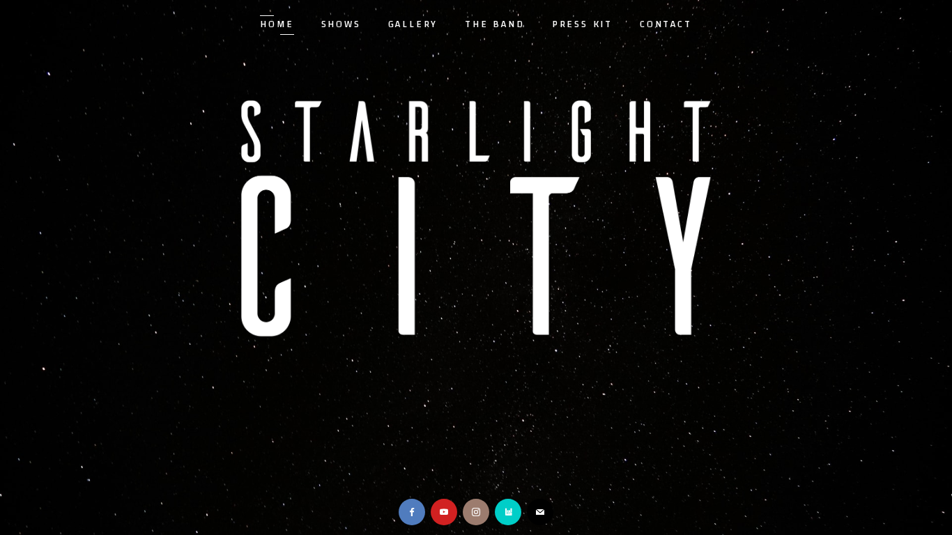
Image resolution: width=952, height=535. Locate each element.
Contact (666, 24)
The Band (494, 24)
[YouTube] (444, 512)
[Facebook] (412, 512)
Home (276, 24)
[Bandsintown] (508, 512)
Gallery (413, 24)
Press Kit (582, 24)
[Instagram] (476, 512)
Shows (341, 24)
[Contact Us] (540, 512)
